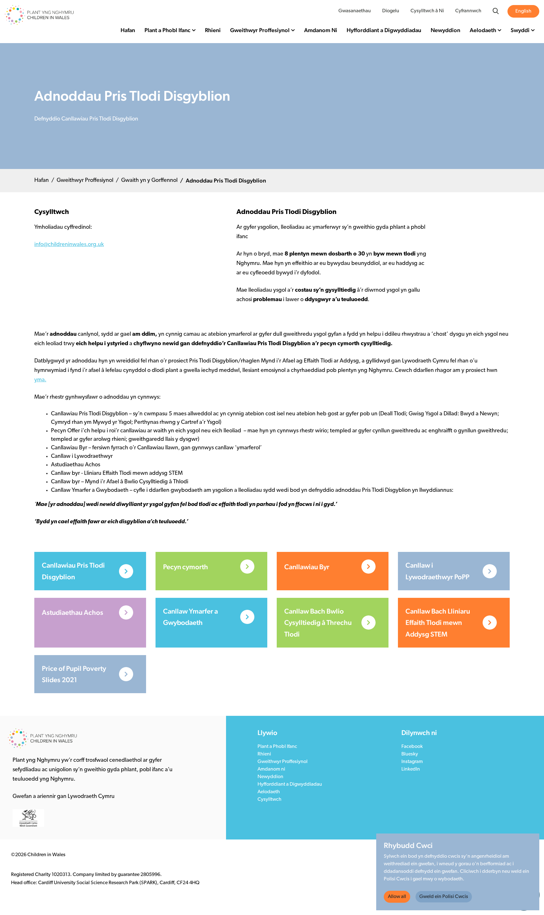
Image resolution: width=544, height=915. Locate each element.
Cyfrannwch (468, 11)
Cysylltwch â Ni (427, 11)
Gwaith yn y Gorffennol (149, 180)
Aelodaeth (483, 30)
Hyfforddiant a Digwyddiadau (384, 30)
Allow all (397, 896)
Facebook (412, 746)
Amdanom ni (271, 769)
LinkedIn (410, 769)
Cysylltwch (269, 799)
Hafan (128, 30)
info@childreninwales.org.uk (69, 245)
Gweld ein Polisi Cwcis (443, 896)
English (523, 11)
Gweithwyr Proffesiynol (260, 30)
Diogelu (390, 11)
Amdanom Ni (320, 30)
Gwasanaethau (354, 11)
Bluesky (409, 754)
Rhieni (213, 30)
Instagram (412, 761)
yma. (40, 380)
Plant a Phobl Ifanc (167, 30)
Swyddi (520, 30)
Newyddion (445, 30)
